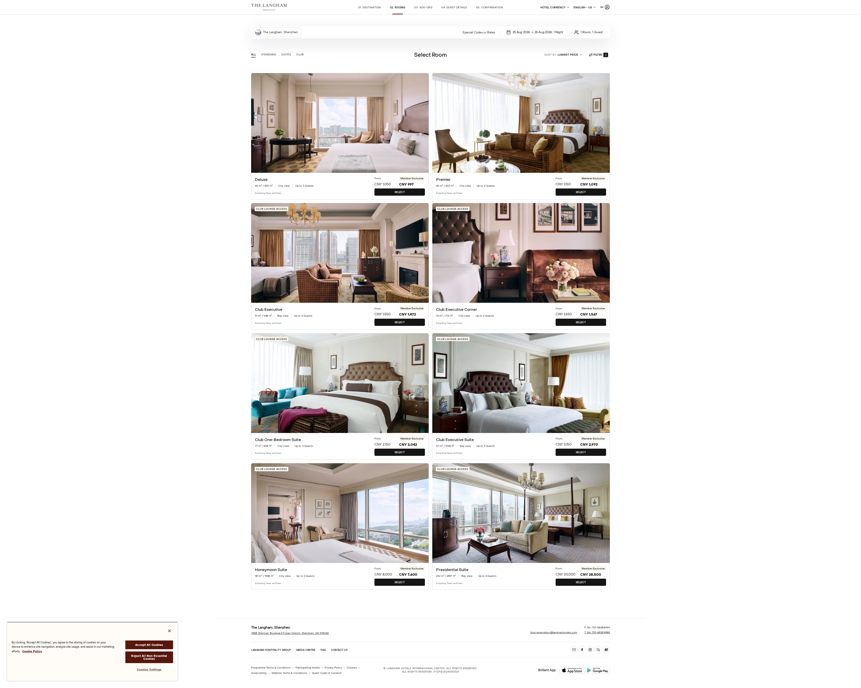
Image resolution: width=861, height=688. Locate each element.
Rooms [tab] (397, 7)
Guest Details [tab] (454, 7)
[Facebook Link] (582, 649)
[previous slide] (257, 123)
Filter (600, 55)
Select (400, 192)
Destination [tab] (369, 7)
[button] (605, 55)
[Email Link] (574, 649)
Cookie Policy (32, 651)
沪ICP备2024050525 (446, 671)
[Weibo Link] (606, 649)
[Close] (169, 631)
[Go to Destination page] (269, 7)
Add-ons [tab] (423, 7)
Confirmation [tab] (489, 7)
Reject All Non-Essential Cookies (149, 657)
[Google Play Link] (597, 670)
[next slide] (422, 123)
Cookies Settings (149, 669)
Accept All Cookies (149, 645)
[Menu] (605, 7)
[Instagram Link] (590, 649)
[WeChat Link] (598, 649)
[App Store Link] (572, 670)
